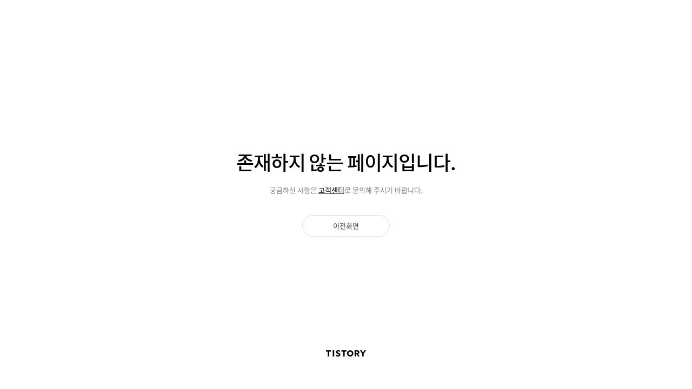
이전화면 (346, 225)
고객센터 (331, 190)
